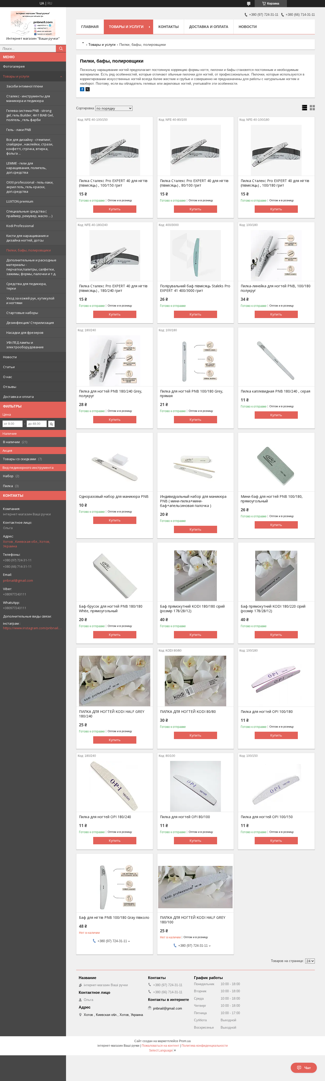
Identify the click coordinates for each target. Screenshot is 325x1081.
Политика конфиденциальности (205, 1045)
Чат (307, 1068)
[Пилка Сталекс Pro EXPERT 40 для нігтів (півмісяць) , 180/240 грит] (114, 255)
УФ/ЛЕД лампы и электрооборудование (25, 344)
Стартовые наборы (22, 312)
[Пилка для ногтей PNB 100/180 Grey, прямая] (195, 360)
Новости (10, 357)
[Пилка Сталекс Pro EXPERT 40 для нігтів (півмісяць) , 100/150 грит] (114, 150)
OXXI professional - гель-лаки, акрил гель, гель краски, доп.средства (29, 187)
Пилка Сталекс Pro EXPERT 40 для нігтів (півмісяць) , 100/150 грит (113, 183)
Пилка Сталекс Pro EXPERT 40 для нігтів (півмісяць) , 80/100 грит (194, 183)
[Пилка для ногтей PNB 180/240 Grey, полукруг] (114, 360)
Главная (90, 27)
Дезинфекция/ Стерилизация (30, 322)
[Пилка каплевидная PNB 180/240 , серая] (276, 360)
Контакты (168, 27)
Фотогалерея (14, 66)
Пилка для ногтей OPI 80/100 (185, 817)
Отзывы (9, 386)
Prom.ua (185, 1041)
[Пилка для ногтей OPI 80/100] (195, 786)
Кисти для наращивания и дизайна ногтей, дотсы (27, 238)
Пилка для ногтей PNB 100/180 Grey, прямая (191, 393)
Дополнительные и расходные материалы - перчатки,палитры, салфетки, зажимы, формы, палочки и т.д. (31, 267)
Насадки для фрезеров (24, 332)
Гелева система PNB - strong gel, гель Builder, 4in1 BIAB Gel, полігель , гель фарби (30, 115)
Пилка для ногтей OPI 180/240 (105, 817)
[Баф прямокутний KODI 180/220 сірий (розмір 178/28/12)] (276, 575)
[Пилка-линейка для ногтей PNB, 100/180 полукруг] (276, 255)
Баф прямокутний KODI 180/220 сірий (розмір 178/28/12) (273, 608)
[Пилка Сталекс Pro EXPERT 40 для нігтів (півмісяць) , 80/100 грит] (195, 150)
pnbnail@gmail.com (18, 580)
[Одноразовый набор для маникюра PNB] (114, 466)
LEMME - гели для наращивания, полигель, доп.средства (26, 168)
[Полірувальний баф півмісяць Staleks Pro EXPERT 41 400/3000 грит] (195, 255)
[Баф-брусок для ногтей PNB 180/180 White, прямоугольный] (114, 575)
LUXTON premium (19, 201)
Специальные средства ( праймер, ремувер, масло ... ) (29, 213)
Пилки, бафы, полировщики (28, 250)
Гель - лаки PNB (18, 129)
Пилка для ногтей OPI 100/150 (267, 817)
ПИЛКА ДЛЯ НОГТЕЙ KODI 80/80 (188, 711)
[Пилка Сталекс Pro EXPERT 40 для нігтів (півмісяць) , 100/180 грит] (276, 150)
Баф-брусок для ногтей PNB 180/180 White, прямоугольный (110, 608)
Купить (115, 209)
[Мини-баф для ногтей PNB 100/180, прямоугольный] (276, 466)
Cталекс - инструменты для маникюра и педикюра (28, 98)
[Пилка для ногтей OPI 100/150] (276, 786)
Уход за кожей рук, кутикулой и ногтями (30, 300)
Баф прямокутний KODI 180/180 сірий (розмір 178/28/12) (192, 608)
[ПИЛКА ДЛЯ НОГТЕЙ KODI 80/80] (195, 681)
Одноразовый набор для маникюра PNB (114, 496)
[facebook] (82, 90)
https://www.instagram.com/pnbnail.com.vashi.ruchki (33, 628)
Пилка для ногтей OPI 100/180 (267, 711)
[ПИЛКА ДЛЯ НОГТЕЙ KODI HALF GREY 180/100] (195, 887)
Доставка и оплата (18, 396)
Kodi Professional (20, 225)
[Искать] (61, 48)
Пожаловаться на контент (160, 1045)
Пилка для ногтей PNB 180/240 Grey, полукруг (110, 393)
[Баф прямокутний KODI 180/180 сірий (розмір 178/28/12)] (195, 575)
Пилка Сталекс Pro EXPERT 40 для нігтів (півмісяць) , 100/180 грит (275, 183)
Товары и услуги (16, 76)
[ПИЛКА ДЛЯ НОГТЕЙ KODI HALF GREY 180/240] (114, 681)
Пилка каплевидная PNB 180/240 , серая (275, 391)
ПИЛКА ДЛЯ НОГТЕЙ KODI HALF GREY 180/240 (111, 713)
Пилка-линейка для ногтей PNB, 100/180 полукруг (276, 288)
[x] (88, 90)
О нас (7, 376)
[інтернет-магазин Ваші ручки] (33, 23)
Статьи (9, 367)
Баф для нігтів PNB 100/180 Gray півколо (114, 917)
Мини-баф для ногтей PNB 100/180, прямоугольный (272, 498)
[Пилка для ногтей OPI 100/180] (276, 681)
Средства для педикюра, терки (26, 286)
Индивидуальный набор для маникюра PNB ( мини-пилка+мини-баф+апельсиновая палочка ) (193, 501)
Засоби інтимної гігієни (24, 86)
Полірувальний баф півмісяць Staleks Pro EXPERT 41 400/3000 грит (195, 288)
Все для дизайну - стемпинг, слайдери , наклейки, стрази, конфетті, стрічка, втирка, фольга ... (29, 146)
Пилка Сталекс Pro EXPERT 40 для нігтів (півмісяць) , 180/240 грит (113, 288)
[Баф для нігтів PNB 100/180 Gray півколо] (114, 887)
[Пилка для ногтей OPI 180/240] (114, 786)
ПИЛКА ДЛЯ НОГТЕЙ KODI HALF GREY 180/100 (192, 919)
